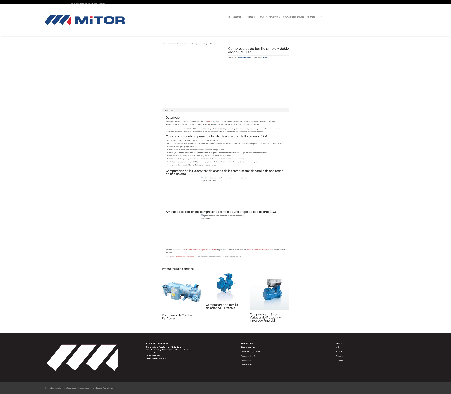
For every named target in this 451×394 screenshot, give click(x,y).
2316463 (155, 353)
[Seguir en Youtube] (399, 2)
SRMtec (264, 58)
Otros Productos (246, 365)
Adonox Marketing (109, 388)
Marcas (261, 17)
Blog (320, 17)
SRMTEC (250, 58)
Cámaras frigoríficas (248, 347)
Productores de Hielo (248, 356)
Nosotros (237, 17)
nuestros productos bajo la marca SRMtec (201, 250)
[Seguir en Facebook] (390, 2)
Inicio (164, 44)
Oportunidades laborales (293, 17)
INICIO (228, 17)
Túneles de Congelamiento (250, 351)
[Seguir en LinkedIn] (404, 2)
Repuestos (273, 17)
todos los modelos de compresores (259, 250)
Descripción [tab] (169, 110)
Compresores (171, 44)
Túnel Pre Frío (246, 360)
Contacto (311, 17)
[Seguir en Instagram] (395, 2)
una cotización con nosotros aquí (183, 257)
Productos (248, 17)
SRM (208, 122)
